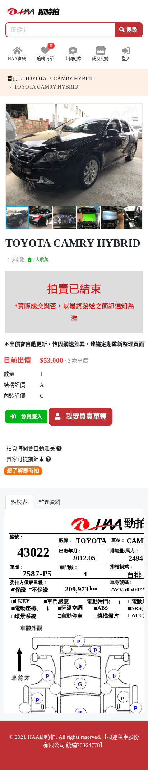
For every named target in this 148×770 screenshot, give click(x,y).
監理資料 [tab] (49, 502)
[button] (136, 110)
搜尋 (131, 30)
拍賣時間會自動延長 (31, 448)
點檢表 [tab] (19, 502)
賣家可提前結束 (26, 459)
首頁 (12, 78)
